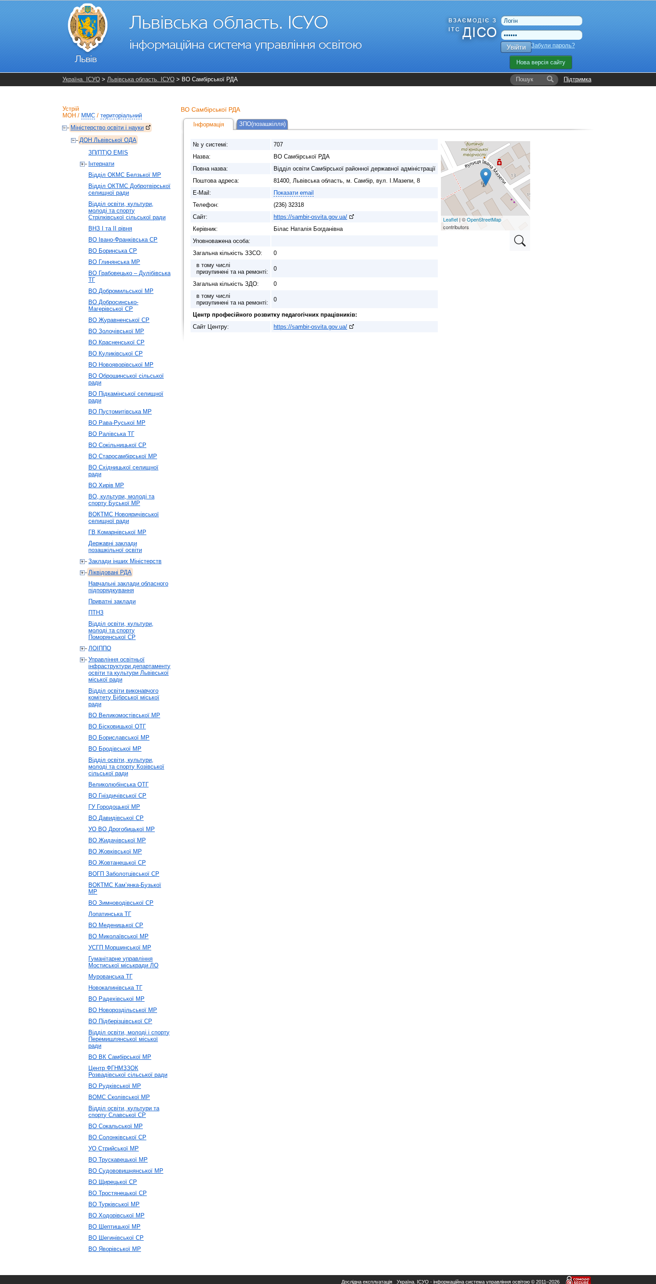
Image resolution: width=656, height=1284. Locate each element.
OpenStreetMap (484, 219)
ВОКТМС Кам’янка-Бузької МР (124, 888)
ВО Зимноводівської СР (121, 902)
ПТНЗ (96, 612)
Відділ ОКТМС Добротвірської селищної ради (129, 189)
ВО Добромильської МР (121, 291)
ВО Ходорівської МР (116, 1215)
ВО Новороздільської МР (122, 1010)
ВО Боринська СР (112, 250)
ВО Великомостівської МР (124, 715)
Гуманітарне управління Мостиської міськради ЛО (123, 962)
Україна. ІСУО (81, 79)
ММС (88, 115)
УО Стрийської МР (113, 1148)
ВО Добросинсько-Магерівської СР (113, 305)
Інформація (208, 124)
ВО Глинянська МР (114, 262)
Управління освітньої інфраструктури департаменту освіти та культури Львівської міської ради (129, 669)
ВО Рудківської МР (114, 1086)
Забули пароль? (553, 45)
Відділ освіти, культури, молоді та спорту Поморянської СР (121, 630)
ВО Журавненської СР (118, 320)
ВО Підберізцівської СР (120, 1021)
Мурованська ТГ (110, 976)
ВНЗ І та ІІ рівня (110, 228)
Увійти (516, 47)
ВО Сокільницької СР (117, 445)
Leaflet (450, 219)
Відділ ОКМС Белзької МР (124, 174)
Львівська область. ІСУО (140, 79)
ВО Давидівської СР (116, 818)
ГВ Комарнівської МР (117, 532)
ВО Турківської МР (114, 1204)
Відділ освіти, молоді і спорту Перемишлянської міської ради (129, 1039)
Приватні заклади (112, 601)
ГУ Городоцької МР (114, 806)
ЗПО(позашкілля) (262, 124)
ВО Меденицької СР (115, 925)
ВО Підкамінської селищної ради (125, 397)
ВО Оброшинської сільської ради (126, 379)
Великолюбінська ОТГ (118, 784)
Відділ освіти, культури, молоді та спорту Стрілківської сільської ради (127, 211)
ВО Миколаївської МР (118, 936)
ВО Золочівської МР (116, 331)
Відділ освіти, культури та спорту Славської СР (123, 1111)
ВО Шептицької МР (114, 1226)
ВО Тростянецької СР (117, 1193)
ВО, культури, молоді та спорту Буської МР (121, 499)
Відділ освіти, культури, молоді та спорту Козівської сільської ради (126, 767)
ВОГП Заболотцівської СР (123, 873)
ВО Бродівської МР (114, 748)
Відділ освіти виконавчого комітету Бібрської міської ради (123, 697)
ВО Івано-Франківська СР (123, 239)
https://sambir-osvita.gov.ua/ (310, 216)
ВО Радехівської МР (116, 998)
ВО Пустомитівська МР (120, 411)
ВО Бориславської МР (118, 737)
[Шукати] (550, 79)
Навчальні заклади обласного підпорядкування (128, 587)
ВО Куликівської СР (115, 353)
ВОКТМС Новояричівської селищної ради (123, 517)
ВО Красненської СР (116, 342)
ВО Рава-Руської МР (116, 422)
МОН (69, 115)
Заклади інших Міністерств (125, 561)
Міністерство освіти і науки (107, 127)
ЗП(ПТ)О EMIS (108, 152)
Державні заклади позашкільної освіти (115, 546)
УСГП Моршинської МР (119, 947)
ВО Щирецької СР (112, 1182)
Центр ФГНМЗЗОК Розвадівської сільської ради (127, 1071)
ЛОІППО (99, 648)
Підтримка (577, 79)
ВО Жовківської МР (115, 851)
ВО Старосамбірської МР (122, 456)
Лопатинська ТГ (109, 914)
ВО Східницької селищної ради (123, 470)
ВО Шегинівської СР (116, 1237)
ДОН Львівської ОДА (108, 140)
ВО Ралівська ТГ (111, 434)
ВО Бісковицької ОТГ (117, 726)
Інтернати (101, 163)
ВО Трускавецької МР (118, 1159)
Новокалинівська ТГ (115, 987)
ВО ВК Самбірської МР (119, 1057)
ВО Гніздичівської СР (117, 795)
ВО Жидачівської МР (117, 840)
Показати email (294, 192)
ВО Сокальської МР (115, 1126)
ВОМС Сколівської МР (119, 1097)
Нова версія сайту (540, 62)
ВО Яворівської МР (114, 1249)
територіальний (121, 115)
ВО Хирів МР (106, 485)
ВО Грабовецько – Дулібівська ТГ (129, 276)
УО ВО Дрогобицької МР (121, 829)
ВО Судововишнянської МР (125, 1170)
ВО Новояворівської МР (121, 364)
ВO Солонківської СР (117, 1137)
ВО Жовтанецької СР (117, 862)
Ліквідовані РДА (110, 572)
